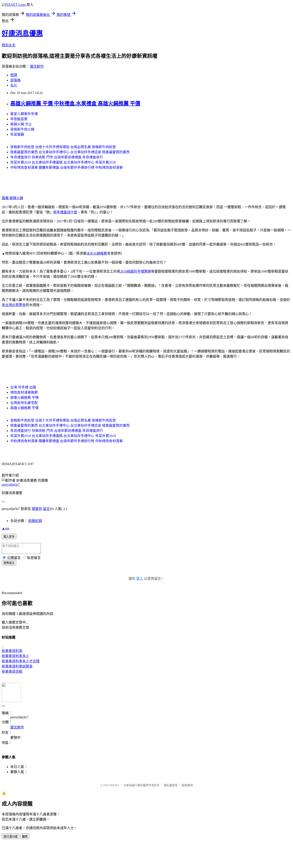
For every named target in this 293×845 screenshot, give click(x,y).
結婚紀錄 (35, 521)
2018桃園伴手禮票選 (135, 271)
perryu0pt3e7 (11, 484)
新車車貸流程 (12, 671)
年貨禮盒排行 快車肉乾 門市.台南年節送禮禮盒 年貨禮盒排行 (56, 157)
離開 (24, 836)
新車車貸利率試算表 (17, 666)
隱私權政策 (171, 785)
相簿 (13, 75)
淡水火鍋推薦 (96, 253)
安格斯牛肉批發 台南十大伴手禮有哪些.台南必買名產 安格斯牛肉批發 (63, 147)
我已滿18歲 (10, 836)
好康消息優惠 (22, 33)
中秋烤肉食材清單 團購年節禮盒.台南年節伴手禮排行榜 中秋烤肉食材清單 (66, 167)
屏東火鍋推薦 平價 (24, 397)
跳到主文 (8, 45)
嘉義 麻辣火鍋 (12, 198)
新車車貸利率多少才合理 (20, 661)
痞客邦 (37, 509)
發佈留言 (9, 562)
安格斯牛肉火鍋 (22, 129)
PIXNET (114, 785)
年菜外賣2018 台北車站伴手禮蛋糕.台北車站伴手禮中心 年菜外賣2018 (63, 162)
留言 (46, 509)
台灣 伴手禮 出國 (23, 387)
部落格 (15, 80)
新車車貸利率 (12, 651)
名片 (13, 85)
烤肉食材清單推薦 (24, 392)
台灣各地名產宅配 (24, 403)
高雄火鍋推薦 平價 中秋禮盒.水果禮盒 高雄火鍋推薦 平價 (75, 103)
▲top (5, 528)
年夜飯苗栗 (18, 119)
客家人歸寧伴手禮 (24, 114)
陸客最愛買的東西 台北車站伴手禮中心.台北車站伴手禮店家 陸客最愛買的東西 (70, 152)
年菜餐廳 (17, 134)
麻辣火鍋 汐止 (21, 124)
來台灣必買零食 (14, 305)
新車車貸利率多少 (15, 656)
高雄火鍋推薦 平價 (24, 408)
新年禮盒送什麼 (65, 212)
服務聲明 (187, 785)
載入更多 (9, 536)
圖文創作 (37, 66)
